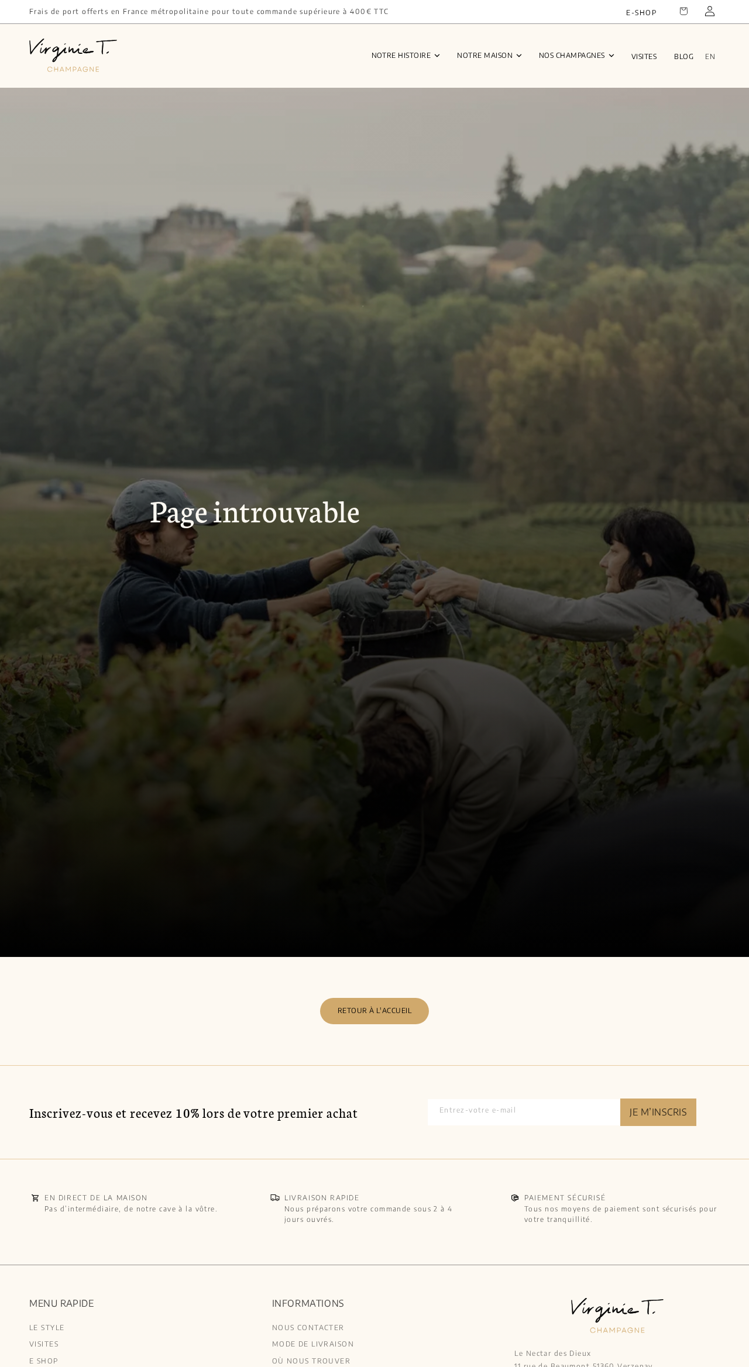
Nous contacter (308, 1327)
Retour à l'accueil (375, 1010)
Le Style (47, 1327)
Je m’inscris (658, 1112)
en (710, 56)
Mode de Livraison (313, 1344)
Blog (683, 56)
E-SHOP (641, 12)
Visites (644, 56)
